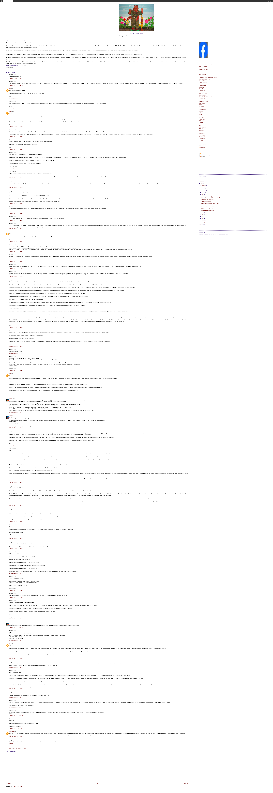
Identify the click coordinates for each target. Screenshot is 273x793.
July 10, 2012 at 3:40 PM (16, 667)
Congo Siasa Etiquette (206, 201)
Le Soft (200, 116)
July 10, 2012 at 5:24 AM (16, 412)
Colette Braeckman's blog (204, 79)
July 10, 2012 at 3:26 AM (16, 203)
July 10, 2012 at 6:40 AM (16, 482)
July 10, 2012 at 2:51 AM (16, 168)
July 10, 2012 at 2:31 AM (16, 126)
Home (97, 783)
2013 (201, 181)
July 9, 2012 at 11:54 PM (16, 78)
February (203, 220)
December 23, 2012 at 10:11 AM (18, 748)
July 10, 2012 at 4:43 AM (16, 346)
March (203, 218)
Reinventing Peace (203, 130)
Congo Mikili (201, 87)
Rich (10, 88)
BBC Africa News (202, 74)
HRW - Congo (202, 103)
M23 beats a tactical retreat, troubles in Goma (19, 41)
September (204, 190)
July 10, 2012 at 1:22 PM (16, 640)
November (204, 187)
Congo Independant (203, 82)
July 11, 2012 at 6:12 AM (16, 728)
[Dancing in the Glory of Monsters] (203, 57)
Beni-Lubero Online (203, 75)
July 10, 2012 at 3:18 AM (16, 177)
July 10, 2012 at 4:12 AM (16, 268)
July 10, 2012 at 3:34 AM (16, 220)
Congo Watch (202, 90)
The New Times (202, 138)
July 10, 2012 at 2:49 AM (16, 149)
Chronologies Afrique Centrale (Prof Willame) (208, 77)
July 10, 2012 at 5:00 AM (16, 370)
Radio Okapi (201, 128)
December (204, 185)
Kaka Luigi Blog (202, 111)
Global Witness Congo (203, 101)
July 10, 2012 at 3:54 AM (16, 241)
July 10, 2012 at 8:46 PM (16, 688)
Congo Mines (201, 88)
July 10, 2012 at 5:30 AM (16, 427)
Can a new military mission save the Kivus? (210, 203)
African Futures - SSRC (204, 69)
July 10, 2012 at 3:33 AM (16, 213)
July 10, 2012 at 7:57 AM (16, 538)
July (203, 194)
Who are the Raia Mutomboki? (207, 199)
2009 (201, 228)
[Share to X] (9, 67)
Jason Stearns (202, 147)
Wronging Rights (202, 140)
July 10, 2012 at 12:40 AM (16, 85)
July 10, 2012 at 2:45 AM (16, 136)
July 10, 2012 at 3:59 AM (16, 261)
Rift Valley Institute (203, 132)
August (203, 192)
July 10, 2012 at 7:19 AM (16, 521)
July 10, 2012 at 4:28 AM (16, 327)
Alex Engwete (202, 72)
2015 (201, 178)
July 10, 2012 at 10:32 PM (16, 707)
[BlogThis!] (8, 67)
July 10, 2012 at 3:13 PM (16, 658)
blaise (10, 398)
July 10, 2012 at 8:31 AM (16, 590)
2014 (201, 180)
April (203, 216)
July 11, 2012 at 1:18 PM (16, 736)
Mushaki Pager (202, 119)
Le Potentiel (201, 114)
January (203, 222)
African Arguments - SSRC (204, 67)
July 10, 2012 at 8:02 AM (16, 548)
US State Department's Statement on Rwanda (210, 197)
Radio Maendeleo (202, 127)
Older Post (186, 783)
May (203, 214)
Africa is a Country (203, 66)
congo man (11, 731)
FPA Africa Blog (202, 98)
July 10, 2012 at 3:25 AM (16, 187)
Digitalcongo (201, 91)
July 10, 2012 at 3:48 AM (16, 228)
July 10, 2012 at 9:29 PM (16, 697)
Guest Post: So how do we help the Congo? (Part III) (212, 205)
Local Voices (201, 117)
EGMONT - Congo (203, 93)
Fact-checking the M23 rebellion (207, 210)
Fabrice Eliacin (202, 145)
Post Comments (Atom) (17, 786)
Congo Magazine (202, 85)
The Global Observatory (204, 136)
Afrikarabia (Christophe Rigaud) (205, 71)
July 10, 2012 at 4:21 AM (16, 276)
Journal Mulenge (202, 109)
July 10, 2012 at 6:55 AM (16, 505)
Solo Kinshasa (202, 133)
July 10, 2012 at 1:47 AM (16, 98)
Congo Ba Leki (202, 80)
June (203, 212)
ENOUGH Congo (202, 95)
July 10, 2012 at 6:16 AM (16, 445)
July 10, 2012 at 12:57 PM (16, 627)
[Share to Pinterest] (12, 67)
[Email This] (6, 67)
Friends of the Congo (203, 100)
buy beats (11, 743)
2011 (201, 224)
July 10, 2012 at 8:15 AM (16, 573)
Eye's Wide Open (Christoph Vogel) (206, 96)
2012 (201, 183)
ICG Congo (201, 104)
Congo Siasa (136, 6)
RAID (200, 125)
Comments (203, 156)
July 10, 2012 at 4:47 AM (16, 353)
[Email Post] (25, 65)
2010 (201, 226)
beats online (11, 744)
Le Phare (201, 112)
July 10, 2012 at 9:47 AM (16, 618)
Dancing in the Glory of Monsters (204, 40)
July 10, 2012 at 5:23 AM (16, 395)
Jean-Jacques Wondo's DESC (205, 107)
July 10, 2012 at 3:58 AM (16, 251)
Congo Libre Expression (204, 84)
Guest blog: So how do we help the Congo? (210, 206)
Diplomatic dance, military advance (208, 196)
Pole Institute (201, 122)
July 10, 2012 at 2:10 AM (16, 108)
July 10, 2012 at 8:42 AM (16, 597)
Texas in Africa (202, 135)
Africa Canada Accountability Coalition (207, 64)
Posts (202, 153)
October (203, 188)
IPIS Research (202, 106)
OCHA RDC (201, 120)
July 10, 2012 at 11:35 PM (16, 715)
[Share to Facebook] (11, 67)
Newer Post (8, 783)
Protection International (204, 123)
